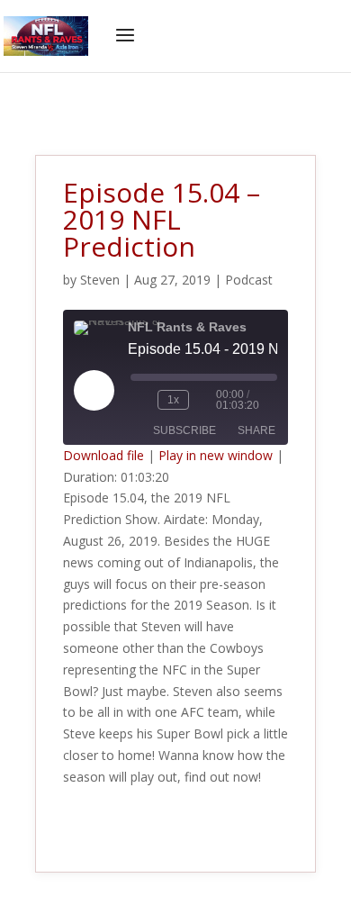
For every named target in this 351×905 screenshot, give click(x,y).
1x (173, 400)
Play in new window (215, 455)
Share (256, 430)
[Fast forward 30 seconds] (206, 400)
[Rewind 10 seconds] (140, 400)
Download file (103, 455)
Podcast (249, 279)
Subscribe (184, 430)
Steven (100, 279)
